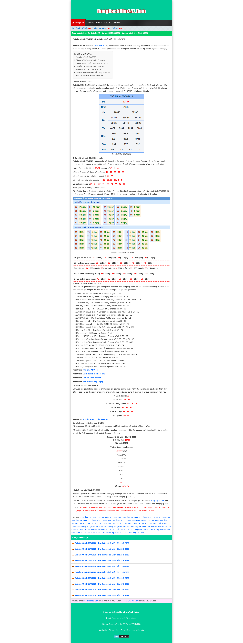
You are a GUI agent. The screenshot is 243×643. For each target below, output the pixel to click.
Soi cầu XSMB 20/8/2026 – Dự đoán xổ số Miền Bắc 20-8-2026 (102, 578)
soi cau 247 (163, 526)
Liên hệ (123, 630)
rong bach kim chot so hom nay (100, 526)
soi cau (154, 526)
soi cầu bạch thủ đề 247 (91, 532)
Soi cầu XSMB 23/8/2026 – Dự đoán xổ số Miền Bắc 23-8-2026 (102, 561)
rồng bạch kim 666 (83, 520)
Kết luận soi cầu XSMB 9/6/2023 (89, 75)
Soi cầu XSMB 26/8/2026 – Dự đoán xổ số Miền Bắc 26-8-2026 (102, 543)
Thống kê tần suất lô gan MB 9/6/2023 (91, 63)
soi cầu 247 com (98, 529)
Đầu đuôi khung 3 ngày (93, 382)
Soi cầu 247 (100, 45)
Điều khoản (113, 630)
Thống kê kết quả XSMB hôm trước (91, 60)
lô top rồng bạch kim (88, 517)
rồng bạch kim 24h (118, 517)
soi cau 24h (165, 529)
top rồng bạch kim (119, 532)
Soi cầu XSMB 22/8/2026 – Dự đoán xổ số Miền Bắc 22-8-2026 (102, 566)
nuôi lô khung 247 (90, 601)
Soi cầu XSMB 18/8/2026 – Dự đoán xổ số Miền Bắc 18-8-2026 (102, 590)
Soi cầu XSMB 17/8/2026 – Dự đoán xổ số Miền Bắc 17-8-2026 (102, 595)
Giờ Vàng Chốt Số (94, 23)
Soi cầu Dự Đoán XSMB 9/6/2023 (90, 66)
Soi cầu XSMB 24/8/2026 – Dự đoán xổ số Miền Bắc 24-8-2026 (102, 555)
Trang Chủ (79, 23)
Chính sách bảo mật (135, 630)
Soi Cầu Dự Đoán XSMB (90, 33)
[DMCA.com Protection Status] (121, 637)
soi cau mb (106, 532)
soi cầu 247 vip (153, 529)
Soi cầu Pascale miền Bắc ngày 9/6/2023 (93, 72)
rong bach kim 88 (139, 520)
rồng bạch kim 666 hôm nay (103, 520)
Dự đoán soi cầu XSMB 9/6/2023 (89, 69)
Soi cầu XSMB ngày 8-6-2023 (95, 419)
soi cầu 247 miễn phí (114, 529)
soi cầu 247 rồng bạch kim (135, 529)
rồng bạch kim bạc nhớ (109, 523)
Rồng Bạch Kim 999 (91, 523)
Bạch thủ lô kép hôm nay (94, 374)
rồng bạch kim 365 (134, 517)
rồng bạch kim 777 (123, 520)
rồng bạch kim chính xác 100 (132, 523)
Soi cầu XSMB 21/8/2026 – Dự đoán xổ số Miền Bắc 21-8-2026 (102, 572)
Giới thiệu (103, 630)
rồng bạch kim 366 (150, 517)
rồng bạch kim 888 (155, 520)
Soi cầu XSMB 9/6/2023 (86, 57)
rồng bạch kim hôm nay (124, 526)
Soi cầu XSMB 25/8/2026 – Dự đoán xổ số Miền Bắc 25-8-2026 (102, 549)
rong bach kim (103, 517)
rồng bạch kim (157, 500)
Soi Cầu (107, 23)
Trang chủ (76, 33)
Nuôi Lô (117, 23)
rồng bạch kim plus (142, 526)
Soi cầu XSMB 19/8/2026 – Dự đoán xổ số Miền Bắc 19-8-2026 (102, 584)
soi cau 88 (76, 532)
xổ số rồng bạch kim (136, 532)
